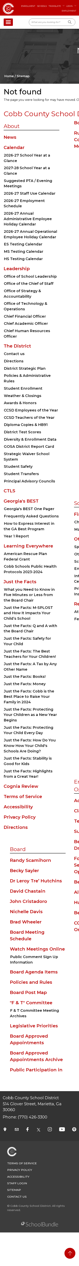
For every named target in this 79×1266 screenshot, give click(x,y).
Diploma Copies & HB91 (26, 424)
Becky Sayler (24, 870)
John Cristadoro (28, 901)
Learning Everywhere (28, 546)
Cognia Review (21, 786)
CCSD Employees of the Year (31, 410)
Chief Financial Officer (25, 316)
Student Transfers (21, 474)
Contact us (14, 354)
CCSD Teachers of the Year (29, 417)
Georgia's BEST (21, 501)
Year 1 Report (16, 536)
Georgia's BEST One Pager (29, 509)
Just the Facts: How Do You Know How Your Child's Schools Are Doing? (30, 745)
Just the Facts (20, 581)
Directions (14, 361)
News (10, 137)
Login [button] (69, 6)
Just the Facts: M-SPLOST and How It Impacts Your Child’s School (28, 613)
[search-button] (70, 22)
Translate (55, 6)
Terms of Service (23, 796)
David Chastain (27, 891)
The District (17, 346)
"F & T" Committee (31, 1002)
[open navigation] (8, 22)
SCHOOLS (42, 6)
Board (18, 849)
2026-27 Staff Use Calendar (29, 193)
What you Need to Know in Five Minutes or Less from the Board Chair (29, 594)
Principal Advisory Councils (29, 481)
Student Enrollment (23, 388)
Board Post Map (28, 992)
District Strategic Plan (25, 368)
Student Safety (18, 466)
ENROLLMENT (28, 6)
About (11, 126)
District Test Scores (22, 432)
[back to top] (69, 1253)
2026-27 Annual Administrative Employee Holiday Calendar (28, 218)
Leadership (17, 268)
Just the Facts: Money (25, 684)
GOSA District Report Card (29, 446)
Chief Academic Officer (26, 323)
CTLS (9, 490)
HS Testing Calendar (23, 259)
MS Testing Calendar (23, 251)
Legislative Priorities (34, 1025)
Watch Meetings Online (37, 949)
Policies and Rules (31, 982)
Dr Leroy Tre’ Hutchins (36, 880)
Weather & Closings (22, 396)
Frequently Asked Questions (31, 516)
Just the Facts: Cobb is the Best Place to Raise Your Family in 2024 (29, 696)
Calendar (14, 147)
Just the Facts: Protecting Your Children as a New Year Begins (30, 714)
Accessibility (18, 806)
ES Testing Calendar (23, 244)
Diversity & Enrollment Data (30, 439)
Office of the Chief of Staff (28, 283)
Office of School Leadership (30, 276)
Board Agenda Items (34, 972)
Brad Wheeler (26, 922)
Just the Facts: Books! (25, 676)
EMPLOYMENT (69, 11)
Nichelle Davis (26, 911)
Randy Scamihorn (30, 860)
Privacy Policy (20, 817)
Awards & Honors (20, 403)
